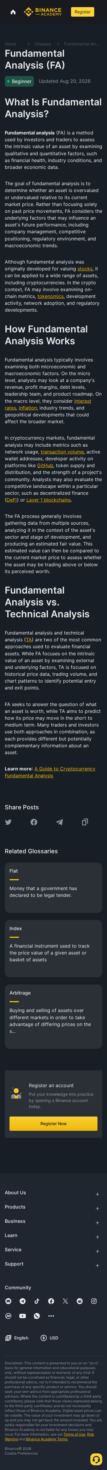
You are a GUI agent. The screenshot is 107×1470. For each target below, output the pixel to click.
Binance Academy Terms (46, 1439)
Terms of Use (74, 1434)
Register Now (53, 1123)
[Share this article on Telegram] (59, 822)
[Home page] (43, 12)
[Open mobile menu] (101, 12)
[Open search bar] (65, 12)
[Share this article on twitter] (8, 822)
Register (83, 11)
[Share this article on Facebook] (33, 822)
